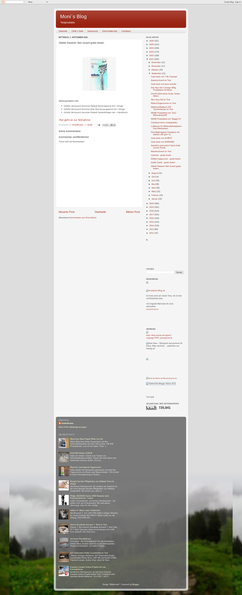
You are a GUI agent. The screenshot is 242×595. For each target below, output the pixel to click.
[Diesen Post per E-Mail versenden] (103, 125)
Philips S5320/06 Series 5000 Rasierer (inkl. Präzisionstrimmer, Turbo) (89, 497)
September (157, 73)
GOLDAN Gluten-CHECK (81, 453)
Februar (155, 195)
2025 (151, 44)
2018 (151, 211)
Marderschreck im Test (161, 151)
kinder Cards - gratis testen (163, 162)
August (155, 173)
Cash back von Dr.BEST (161, 138)
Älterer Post (133, 211)
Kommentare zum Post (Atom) (82, 218)
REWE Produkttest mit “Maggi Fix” (166, 119)
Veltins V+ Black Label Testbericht (85, 510)
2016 (151, 218)
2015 (151, 222)
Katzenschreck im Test (161, 80)
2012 (151, 233)
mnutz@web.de (152, 309)
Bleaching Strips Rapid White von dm (86, 439)
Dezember (156, 62)
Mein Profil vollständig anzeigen (73, 427)
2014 (151, 226)
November (156, 66)
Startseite (63, 31)
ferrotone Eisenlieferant (80, 539)
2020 (151, 203)
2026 (151, 41)
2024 (151, 48)
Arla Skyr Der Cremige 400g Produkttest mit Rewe (163, 89)
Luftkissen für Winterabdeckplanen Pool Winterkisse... (166, 127)
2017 (151, 215)
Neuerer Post (67, 211)
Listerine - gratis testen (161, 155)
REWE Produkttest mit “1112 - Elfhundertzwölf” (164, 114)
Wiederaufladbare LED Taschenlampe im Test (162, 108)
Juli (153, 177)
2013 (151, 229)
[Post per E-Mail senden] (99, 125)
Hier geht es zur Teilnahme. (75, 120)
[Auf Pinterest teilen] (114, 125)
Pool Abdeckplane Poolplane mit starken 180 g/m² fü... (165, 133)
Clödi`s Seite (77, 31)
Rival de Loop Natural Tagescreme (85, 467)
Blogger (135, 584)
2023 (151, 52)
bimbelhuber (67, 423)
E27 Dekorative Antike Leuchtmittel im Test (89, 553)
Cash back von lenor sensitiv (163, 84)
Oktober (155, 70)
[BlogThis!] (106, 125)
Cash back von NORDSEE (162, 142)
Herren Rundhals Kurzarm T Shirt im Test (88, 525)
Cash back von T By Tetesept (164, 77)
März (154, 191)
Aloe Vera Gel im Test (160, 100)
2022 (151, 55)
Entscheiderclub (109, 31)
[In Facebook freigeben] (111, 125)
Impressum (93, 31)
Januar (155, 199)
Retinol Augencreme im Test (163, 103)
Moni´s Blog (73, 16)
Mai (153, 184)
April (154, 188)
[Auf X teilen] (109, 125)
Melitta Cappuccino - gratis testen (166, 159)
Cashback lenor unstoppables (164, 123)
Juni (154, 180)
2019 (151, 207)
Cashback (126, 31)
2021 (151, 59)
